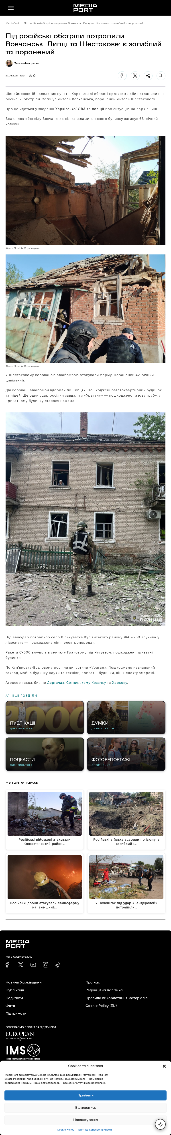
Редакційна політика (104, 990)
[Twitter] (135, 75)
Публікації (15, 990)
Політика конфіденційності (94, 1129)
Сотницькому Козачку (86, 682)
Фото (10, 1006)
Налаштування (85, 1120)
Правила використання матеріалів (117, 998)
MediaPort (12, 23)
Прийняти (85, 1095)
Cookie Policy (65, 1129)
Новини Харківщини (24, 982)
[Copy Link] (161, 75)
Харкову (119, 682)
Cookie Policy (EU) (101, 1006)
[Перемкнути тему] (160, 1124)
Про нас (93, 982)
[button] (164, 1066)
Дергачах (55, 682)
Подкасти (14, 998)
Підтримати (16, 1013)
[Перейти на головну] (85, 7)
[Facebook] (122, 75)
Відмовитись (85, 1107)
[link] (8, 964)
